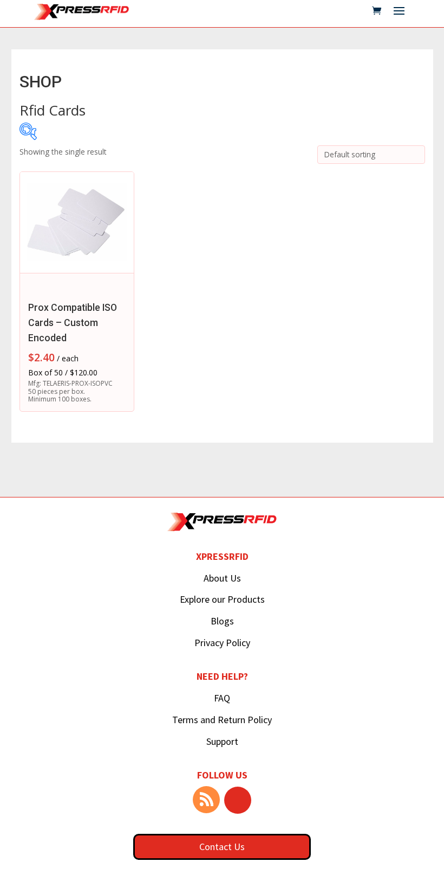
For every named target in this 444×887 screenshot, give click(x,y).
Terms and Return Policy (222, 719)
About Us (222, 578)
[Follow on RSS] (206, 799)
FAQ (222, 698)
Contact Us (222, 846)
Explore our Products (222, 599)
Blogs (222, 621)
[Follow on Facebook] (237, 800)
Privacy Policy (222, 642)
